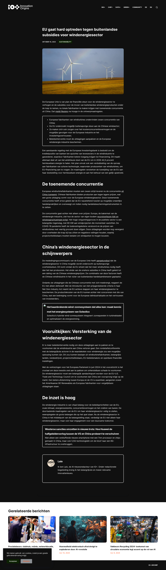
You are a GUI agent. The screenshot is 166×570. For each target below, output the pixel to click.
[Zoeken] (157, 7)
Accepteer (13, 561)
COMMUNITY (137, 7)
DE (146, 7)
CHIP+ (110, 7)
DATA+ (118, 7)
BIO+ (103, 7)
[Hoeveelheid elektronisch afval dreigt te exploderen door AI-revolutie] (83, 529)
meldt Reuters (61, 111)
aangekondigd (103, 260)
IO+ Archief (153, 565)
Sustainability (65, 42)
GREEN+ (126, 7)
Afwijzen (26, 561)
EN (151, 7)
